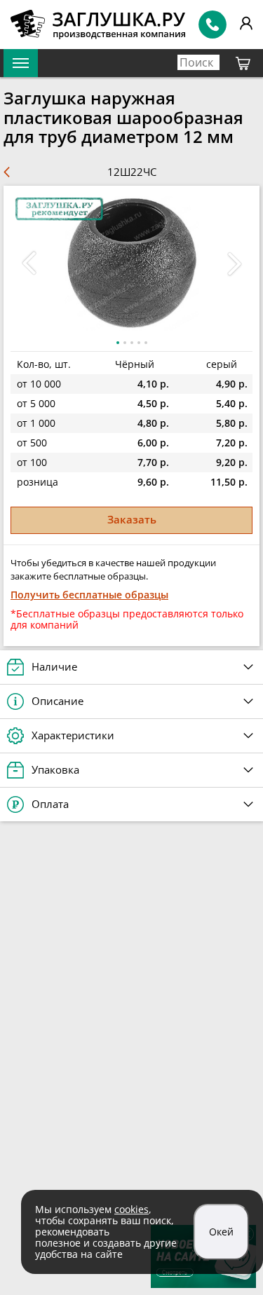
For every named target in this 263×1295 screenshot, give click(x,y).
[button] (234, 263)
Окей (221, 1231)
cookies (131, 1209)
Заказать (131, 519)
